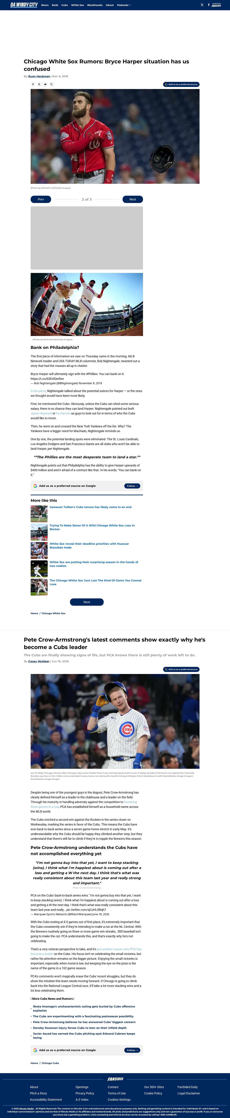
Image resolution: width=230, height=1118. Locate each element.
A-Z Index (82, 1099)
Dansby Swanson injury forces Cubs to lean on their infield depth (80, 1028)
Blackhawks (94, 5)
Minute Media (26, 1108)
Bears (45, 5)
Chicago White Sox (53, 613)
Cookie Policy (153, 1093)
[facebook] (209, 4)
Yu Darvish (63, 413)
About (110, 5)
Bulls (55, 5)
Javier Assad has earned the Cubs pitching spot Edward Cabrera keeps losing (84, 1035)
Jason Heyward (41, 413)
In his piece (38, 391)
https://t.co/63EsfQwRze (47, 378)
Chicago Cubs (50, 1063)
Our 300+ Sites (154, 1087)
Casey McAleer (38, 661)
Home (34, 613)
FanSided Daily (188, 1087)
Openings (82, 1087)
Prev (41, 199)
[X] (202, 4)
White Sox (77, 5)
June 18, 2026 (100, 914)
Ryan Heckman (39, 76)
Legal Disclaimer (189, 1093)
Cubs (64, 5)
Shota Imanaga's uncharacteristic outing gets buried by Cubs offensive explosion (84, 1008)
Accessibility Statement (46, 1099)
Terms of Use (117, 1093)
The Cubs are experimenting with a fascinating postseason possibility (83, 1016)
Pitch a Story (38, 1093)
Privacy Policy (85, 1093)
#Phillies (92, 374)
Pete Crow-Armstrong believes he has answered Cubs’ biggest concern (84, 1022)
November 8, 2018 (90, 383)
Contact (113, 1087)
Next (133, 199)
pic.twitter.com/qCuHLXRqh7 (86, 909)
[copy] (51, 84)
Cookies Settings (119, 1099)
